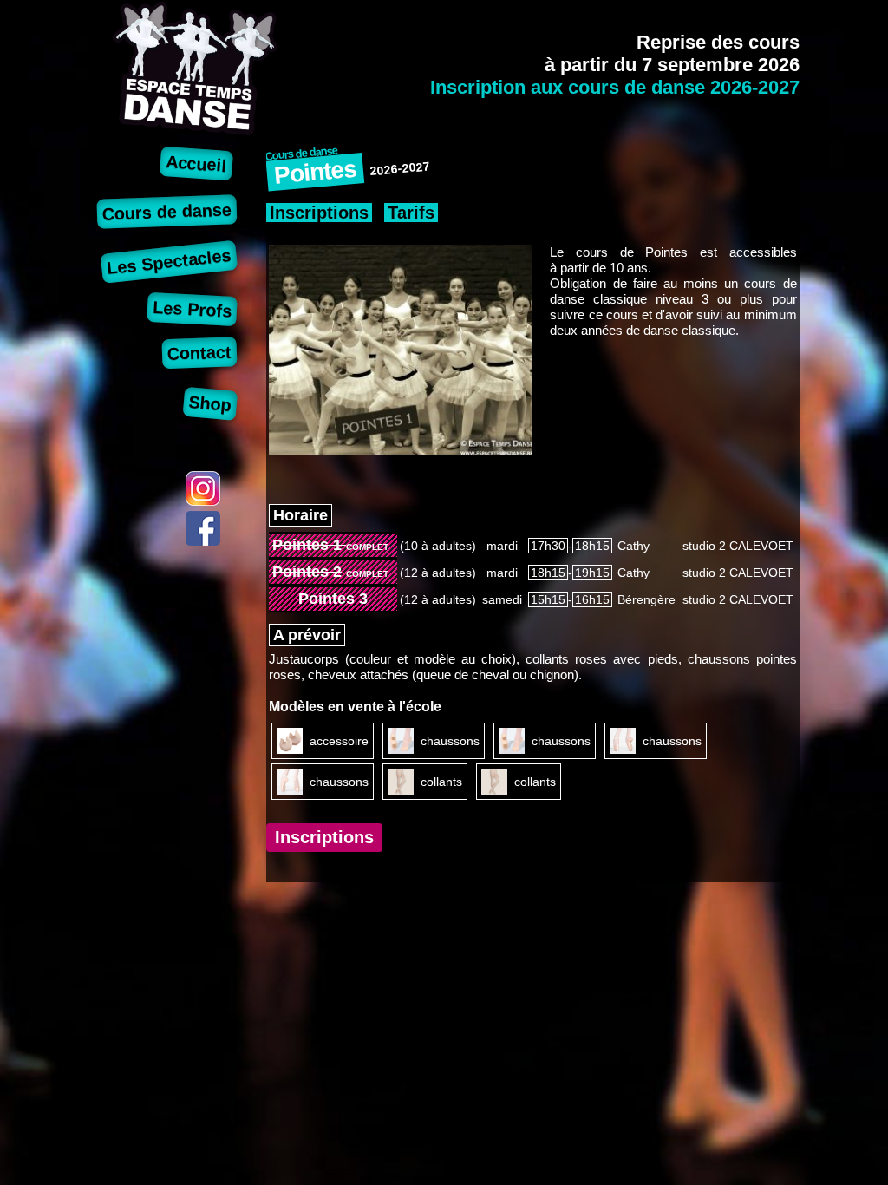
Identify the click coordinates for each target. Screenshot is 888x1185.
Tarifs (411, 212)
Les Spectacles (170, 262)
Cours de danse (167, 211)
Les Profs (192, 309)
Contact (199, 352)
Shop (210, 403)
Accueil (197, 163)
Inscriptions (319, 212)
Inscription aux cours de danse (615, 87)
